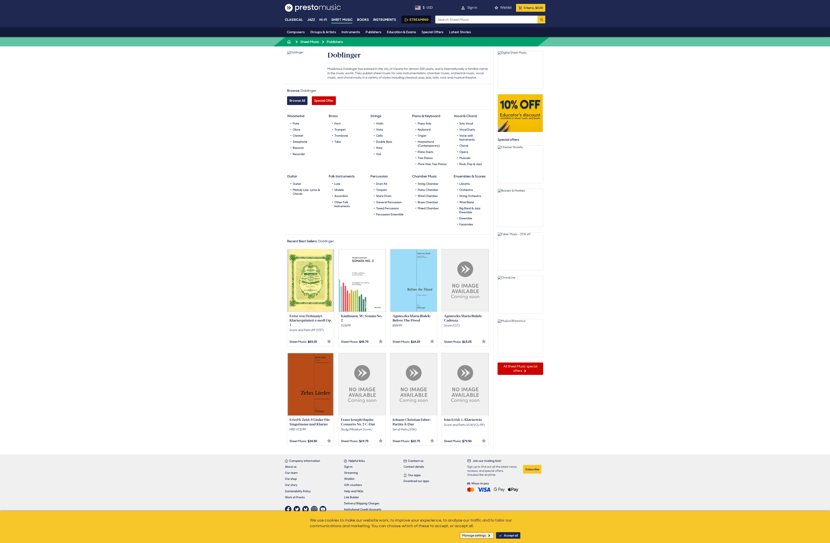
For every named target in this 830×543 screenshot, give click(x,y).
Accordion (341, 196)
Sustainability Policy (298, 491)
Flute (296, 123)
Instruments (351, 32)
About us (290, 467)
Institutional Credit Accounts (362, 509)
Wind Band (466, 202)
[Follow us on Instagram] (315, 509)
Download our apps (416, 481)
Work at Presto (295, 497)
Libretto (464, 184)
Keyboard (424, 129)
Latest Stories (460, 32)
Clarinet (298, 136)
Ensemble (465, 218)
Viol (378, 154)
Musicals (464, 158)
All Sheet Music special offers (520, 368)
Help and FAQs (353, 491)
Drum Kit (381, 184)
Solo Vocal (466, 123)
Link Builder (351, 497)
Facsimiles (466, 224)
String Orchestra (470, 196)
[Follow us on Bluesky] (306, 509)
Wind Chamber (428, 196)
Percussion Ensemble (390, 214)
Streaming (419, 20)
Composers (296, 32)
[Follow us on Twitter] (298, 509)
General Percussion (389, 202)
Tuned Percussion (387, 208)
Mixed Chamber (428, 208)
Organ (422, 136)
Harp (379, 148)
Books (363, 20)
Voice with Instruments (467, 137)
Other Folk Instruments (342, 204)
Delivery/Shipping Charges (361, 503)
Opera (463, 152)
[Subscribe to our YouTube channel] (324, 509)
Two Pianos (425, 158)
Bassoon (298, 148)
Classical (294, 20)
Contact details (414, 467)
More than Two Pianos (432, 164)
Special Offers (432, 32)
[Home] (289, 41)
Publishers (373, 32)
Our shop (291, 479)
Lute (337, 184)
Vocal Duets (467, 129)
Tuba (337, 142)
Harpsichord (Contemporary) (429, 144)
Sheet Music (342, 20)
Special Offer (324, 100)
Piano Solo (424, 123)
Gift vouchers (353, 485)
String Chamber (428, 184)
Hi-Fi (323, 20)
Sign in (472, 7)
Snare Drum (383, 196)
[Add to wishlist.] (329, 341)
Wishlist (506, 7)
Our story (291, 485)
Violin (379, 123)
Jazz (311, 20)
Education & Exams (401, 32)
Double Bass (384, 142)
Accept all (511, 535)
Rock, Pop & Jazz (470, 164)
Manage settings (474, 535)
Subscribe (532, 469)
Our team (291, 473)
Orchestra (466, 190)
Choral (463, 146)
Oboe (296, 129)
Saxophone (300, 142)
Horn (337, 123)
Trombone (341, 136)
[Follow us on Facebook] (289, 509)
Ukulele (339, 190)
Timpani (381, 190)
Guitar (297, 184)
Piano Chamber (428, 190)
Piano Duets (425, 152)
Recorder (299, 154)
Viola (379, 129)
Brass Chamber (428, 202)
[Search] (541, 19)
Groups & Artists (323, 32)
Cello (379, 136)
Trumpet (340, 129)
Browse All (297, 100)
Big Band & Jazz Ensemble (469, 210)
